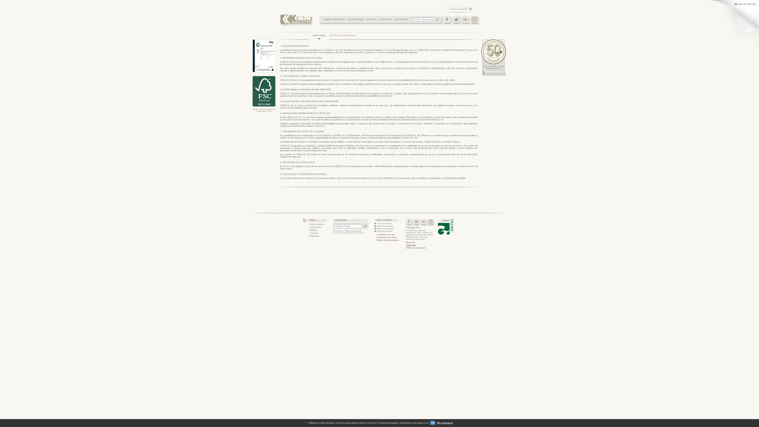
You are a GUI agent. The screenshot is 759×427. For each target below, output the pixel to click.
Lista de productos (385, 226)
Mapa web (410, 242)
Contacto (314, 233)
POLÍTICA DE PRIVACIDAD (342, 35)
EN (740, 4)
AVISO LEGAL (319, 35)
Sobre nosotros (317, 224)
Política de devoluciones (388, 240)
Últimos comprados (385, 229)
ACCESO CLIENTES (458, 9)
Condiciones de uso (386, 234)
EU (754, 4)
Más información (445, 422)
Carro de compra (384, 223)
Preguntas (314, 236)
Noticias (313, 230)
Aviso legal (411, 245)
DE (749, 4)
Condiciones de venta (386, 237)
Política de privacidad (415, 248)
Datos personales (385, 231)
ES (735, 4)
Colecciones (315, 227)
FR (745, 4)
